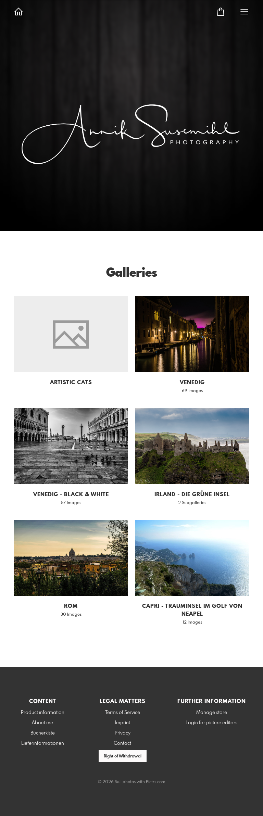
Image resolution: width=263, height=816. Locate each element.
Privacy (122, 733)
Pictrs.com (155, 782)
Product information (42, 712)
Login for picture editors (211, 722)
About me (42, 722)
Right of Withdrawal (122, 756)
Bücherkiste (42, 733)
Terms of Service (122, 712)
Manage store (211, 712)
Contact (122, 743)
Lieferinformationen (42, 743)
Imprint (122, 722)
